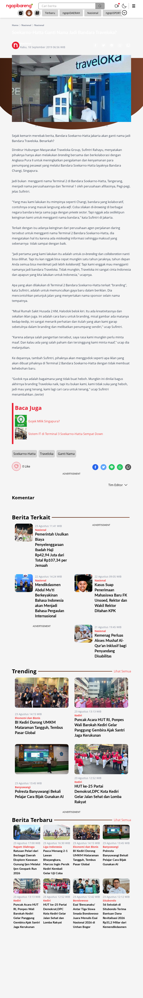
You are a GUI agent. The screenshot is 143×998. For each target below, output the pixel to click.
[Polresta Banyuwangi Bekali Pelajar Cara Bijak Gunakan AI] (42, 761)
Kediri (78, 715)
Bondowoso (80, 900)
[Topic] (37, 13)
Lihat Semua (122, 671)
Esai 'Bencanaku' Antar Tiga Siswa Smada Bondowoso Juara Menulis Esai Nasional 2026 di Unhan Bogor (85, 915)
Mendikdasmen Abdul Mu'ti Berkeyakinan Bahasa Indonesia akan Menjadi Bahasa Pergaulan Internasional (49, 600)
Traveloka (46, 454)
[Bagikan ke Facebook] (95, 46)
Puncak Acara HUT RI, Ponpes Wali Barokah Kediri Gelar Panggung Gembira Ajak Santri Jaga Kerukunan (26, 915)
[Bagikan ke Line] (112, 46)
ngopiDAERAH (71, 13)
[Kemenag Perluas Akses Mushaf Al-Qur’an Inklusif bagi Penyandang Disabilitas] (83, 642)
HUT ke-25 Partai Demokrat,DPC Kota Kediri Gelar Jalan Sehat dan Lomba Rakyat (55, 913)
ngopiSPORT (113, 13)
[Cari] (99, 6)
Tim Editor (115, 485)
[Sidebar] (133, 6)
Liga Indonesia (52, 847)
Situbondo (109, 900)
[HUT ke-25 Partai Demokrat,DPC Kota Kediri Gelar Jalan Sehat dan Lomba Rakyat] (101, 759)
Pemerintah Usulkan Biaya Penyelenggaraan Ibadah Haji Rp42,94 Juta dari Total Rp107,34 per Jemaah (51, 550)
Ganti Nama (66, 454)
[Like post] (16, 466)
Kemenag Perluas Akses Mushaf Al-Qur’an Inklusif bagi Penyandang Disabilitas (110, 646)
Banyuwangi (23, 787)
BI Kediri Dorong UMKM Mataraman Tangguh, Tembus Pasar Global (39, 728)
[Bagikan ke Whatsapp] (120, 46)
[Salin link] (128, 46)
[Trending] (21, 13)
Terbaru (50, 13)
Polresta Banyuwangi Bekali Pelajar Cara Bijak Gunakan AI (115, 857)
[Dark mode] (124, 6)
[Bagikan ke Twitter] (104, 46)
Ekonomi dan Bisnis (27, 718)
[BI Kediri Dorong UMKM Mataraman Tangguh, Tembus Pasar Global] (42, 694)
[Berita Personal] (29, 13)
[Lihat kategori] (124, 12)
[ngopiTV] (117, 6)
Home (15, 25)
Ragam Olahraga (23, 847)
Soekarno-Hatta (24, 454)
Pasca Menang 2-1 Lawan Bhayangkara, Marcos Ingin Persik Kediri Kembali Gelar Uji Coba (56, 862)
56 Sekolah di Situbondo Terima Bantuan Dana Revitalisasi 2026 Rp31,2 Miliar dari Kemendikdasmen (114, 915)
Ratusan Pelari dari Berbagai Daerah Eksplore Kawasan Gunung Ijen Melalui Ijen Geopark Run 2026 (26, 862)
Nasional (92, 13)
